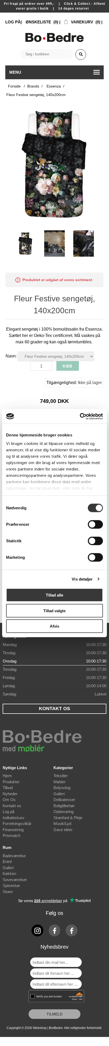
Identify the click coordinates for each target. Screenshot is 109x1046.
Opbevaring (63, 811)
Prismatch (11, 835)
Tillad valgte (54, 610)
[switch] (95, 524)
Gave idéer (62, 829)
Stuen (8, 891)
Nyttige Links (15, 767)
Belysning (61, 787)
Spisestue (11, 885)
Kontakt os (12, 805)
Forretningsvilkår (17, 823)
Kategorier (63, 767)
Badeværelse (14, 855)
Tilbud (8, 787)
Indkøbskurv (13, 817)
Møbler (59, 782)
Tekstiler (60, 775)
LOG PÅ (13, 22)
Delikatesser (64, 799)
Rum (7, 847)
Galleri (59, 793)
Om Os (9, 799)
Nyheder (10, 793)
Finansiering (13, 829)
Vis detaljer (82, 579)
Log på (8, 811)
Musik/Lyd (62, 823)
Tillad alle (54, 595)
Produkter (11, 782)
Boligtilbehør (64, 805)
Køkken (9, 873)
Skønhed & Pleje (67, 817)
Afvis (54, 626)
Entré (7, 861)
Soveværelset (15, 879)
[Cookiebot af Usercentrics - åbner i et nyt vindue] (80, 416)
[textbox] (46, 54)
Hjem (7, 775)
